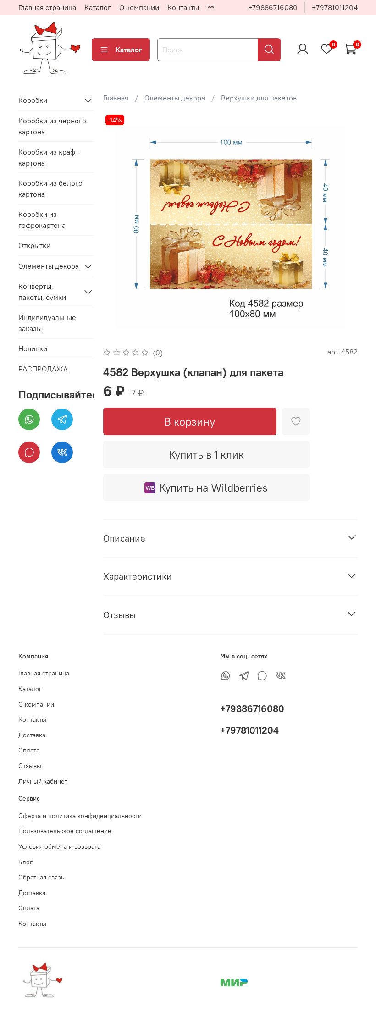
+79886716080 (273, 7)
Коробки (32, 100)
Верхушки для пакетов (259, 97)
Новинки (32, 348)
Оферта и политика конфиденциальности (80, 816)
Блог (25, 862)
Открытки (34, 245)
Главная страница (47, 7)
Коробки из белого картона (50, 188)
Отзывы (29, 766)
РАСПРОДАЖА (43, 368)
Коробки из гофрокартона (42, 220)
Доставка (31, 735)
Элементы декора (174, 97)
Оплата (28, 750)
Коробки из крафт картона (48, 157)
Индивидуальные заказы (47, 323)
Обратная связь (41, 877)
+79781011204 (335, 7)
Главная (115, 97)
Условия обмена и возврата (59, 846)
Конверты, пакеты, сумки (42, 292)
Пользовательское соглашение (64, 831)
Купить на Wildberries (213, 487)
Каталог (97, 7)
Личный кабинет (42, 781)
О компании (139, 7)
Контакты (183, 7)
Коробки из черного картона (52, 126)
